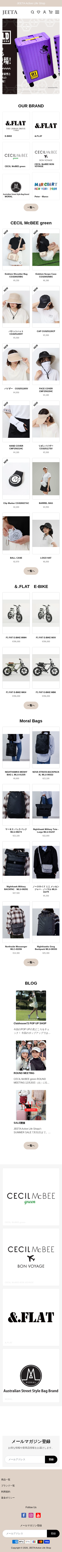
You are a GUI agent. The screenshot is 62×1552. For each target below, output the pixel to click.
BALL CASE (16, 558)
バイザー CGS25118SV (16, 388)
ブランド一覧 (8, 1485)
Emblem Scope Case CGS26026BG (46, 275)
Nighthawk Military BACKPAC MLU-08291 (16, 887)
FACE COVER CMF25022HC (46, 389)
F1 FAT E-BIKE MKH (16, 692)
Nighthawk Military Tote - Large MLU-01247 (46, 830)
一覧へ (31, 207)
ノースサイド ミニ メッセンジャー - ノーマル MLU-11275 (46, 889)
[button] (9, 87)
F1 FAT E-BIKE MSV (46, 637)
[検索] (32, 12)
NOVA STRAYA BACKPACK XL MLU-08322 (46, 773)
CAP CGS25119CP (46, 331)
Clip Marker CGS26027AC (16, 503)
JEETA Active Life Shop (40, 1548)
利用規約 (5, 1491)
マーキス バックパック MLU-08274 (17, 830)
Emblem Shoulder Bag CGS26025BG (16, 275)
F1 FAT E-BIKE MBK (46, 692)
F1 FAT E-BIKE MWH (16, 637)
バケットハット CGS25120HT (17, 332)
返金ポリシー (8, 1497)
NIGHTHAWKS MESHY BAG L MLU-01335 (16, 773)
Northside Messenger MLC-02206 (16, 947)
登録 (51, 1459)
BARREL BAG (46, 503)
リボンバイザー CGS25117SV (46, 447)
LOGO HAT (45, 558)
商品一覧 (5, 1479)
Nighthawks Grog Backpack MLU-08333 (46, 947)
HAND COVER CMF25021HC (16, 447)
